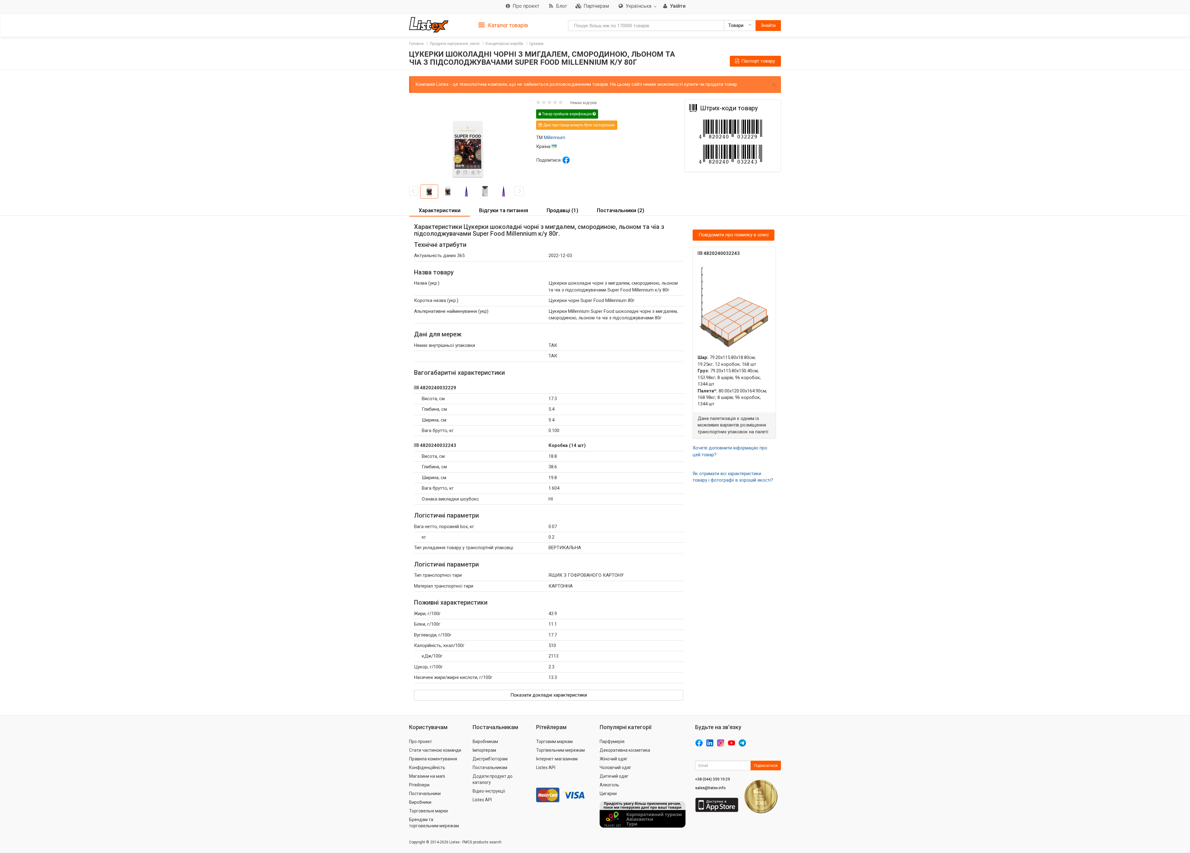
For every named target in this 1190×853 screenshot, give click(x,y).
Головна (416, 44)
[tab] (503, 24)
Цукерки (536, 44)
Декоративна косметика (625, 750)
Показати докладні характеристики (548, 695)
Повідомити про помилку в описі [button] (734, 235)
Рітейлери (419, 784)
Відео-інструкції (489, 791)
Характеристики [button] (440, 210)
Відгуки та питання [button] (503, 210)
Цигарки (608, 793)
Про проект (420, 741)
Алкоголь (609, 784)
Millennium (554, 137)
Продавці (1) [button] (562, 210)
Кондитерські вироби (504, 44)
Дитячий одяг (614, 776)
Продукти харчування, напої (454, 44)
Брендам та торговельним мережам (434, 822)
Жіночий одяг (614, 758)
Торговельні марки (428, 810)
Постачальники (425, 793)
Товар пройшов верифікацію (567, 114)
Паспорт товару (757, 61)
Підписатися (766, 765)
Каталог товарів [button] (507, 25)
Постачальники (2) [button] (620, 210)
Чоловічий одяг (615, 767)
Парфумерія (612, 741)
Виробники (420, 802)
